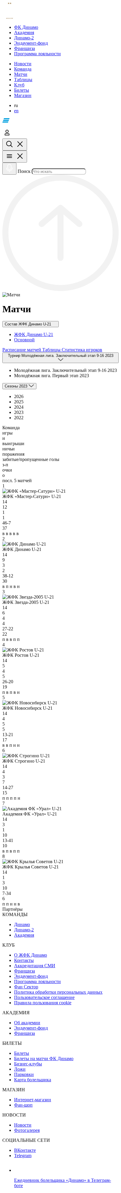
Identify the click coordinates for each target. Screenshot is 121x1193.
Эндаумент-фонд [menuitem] (31, 976)
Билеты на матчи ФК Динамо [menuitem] (43, 1058)
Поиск (24, 171)
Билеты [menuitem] (21, 1053)
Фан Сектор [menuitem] (26, 986)
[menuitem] (66, 27)
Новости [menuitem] (22, 1124)
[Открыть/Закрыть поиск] (14, 144)
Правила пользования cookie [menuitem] (42, 1002)
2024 (18, 407)
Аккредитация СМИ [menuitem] (34, 965)
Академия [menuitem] (24, 935)
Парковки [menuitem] (24, 1074)
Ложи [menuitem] (20, 1069)
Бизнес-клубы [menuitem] (28, 1063)
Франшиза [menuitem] (24, 970)
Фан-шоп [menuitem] (23, 1104)
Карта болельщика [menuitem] (32, 1079)
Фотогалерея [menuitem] (27, 1130)
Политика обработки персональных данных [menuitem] (58, 992)
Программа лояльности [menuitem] (37, 981)
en (16, 110)
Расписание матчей (22, 349)
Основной (24, 339)
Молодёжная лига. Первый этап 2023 (51, 375)
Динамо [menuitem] (22, 924)
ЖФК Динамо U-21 (33, 334)
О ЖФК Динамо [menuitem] (30, 955)
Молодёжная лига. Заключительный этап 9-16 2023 (65, 370)
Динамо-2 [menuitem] (24, 929)
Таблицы (52, 349)
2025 (18, 401)
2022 (18, 417)
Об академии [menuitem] (27, 1022)
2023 (18, 412)
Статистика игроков (82, 349)
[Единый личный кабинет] (7, 135)
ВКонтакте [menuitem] (25, 1150)
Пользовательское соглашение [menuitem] (44, 997)
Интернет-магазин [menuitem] (32, 1099)
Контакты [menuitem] (24, 960)
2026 (18, 396)
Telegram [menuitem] (22, 1155)
